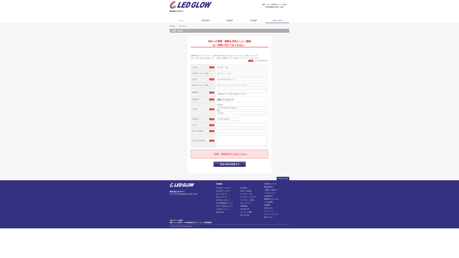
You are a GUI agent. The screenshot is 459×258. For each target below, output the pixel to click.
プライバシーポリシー (271, 214)
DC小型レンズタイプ (223, 200)
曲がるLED (220, 212)
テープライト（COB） (247, 200)
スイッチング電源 (246, 212)
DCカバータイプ (221, 197)
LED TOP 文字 (245, 209)
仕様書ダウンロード (270, 184)
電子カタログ (268, 217)
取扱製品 (219, 184)
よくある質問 (268, 202)
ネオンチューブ (245, 203)
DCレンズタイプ (221, 194)
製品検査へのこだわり (271, 199)
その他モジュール (222, 209)
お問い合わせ (268, 208)
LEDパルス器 (244, 215)
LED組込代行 (268, 196)
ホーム (173, 26)
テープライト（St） (246, 194)
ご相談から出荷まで (270, 190)
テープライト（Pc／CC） (248, 197)
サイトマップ (268, 211)
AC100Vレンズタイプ (223, 188)
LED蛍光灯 (243, 188)
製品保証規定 (268, 187)
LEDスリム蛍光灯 (246, 191)
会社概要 (267, 205)
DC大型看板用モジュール (224, 203)
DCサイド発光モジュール (224, 206)
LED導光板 (243, 206)
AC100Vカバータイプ (223, 191)
